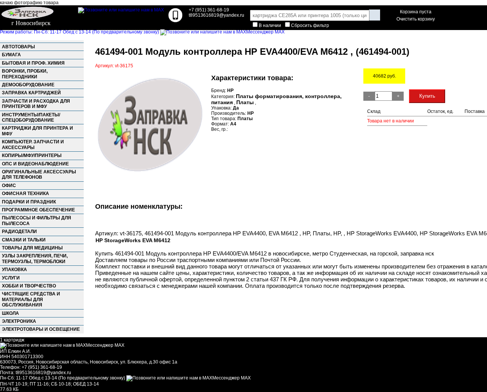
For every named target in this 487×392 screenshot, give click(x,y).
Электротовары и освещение (41, 329)
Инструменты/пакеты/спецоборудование (31, 117)
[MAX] (121, 10)
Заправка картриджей (31, 92)
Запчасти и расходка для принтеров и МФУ (36, 103)
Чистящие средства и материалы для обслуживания (31, 299)
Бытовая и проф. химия (33, 63)
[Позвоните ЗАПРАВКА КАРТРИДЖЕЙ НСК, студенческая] (175, 21)
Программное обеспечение (38, 210)
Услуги (11, 278)
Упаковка (14, 269)
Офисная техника (25, 193)
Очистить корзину (415, 19)
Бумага (11, 54)
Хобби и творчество (29, 286)
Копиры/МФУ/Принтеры (32, 155)
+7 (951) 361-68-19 (209, 10)
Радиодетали (19, 231)
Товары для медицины (32, 248)
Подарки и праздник (29, 202)
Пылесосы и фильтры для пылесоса (36, 220)
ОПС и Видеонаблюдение (35, 164)
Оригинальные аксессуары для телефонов (39, 174)
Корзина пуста (415, 11)
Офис (9, 185)
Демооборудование (28, 84)
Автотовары (18, 46)
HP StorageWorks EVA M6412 (132, 240)
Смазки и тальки (24, 240)
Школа (10, 313)
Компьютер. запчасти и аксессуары (33, 144)
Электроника (19, 321)
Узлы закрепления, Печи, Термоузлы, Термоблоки (35, 258)
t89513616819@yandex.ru (43, 372)
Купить (427, 96)
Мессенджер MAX (265, 32)
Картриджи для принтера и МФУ (37, 130)
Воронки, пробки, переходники (25, 73)
